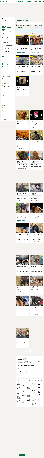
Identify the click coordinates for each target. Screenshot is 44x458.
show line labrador (23, 399)
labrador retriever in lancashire (18, 394)
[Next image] (27, 40)
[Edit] (13, 57)
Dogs (3, 22)
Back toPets (4, 20)
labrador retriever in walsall (18, 400)
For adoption (9, 26)
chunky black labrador (40, 389)
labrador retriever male (24, 390)
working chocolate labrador (28, 387)
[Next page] (33, 350)
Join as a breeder (28, 1)
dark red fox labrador (29, 405)
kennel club (34, 380)
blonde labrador (39, 387)
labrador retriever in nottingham (23, 381)
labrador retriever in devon (18, 384)
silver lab (28, 385)
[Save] (27, 46)
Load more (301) (10, 53)
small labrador (24, 395)
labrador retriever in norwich (18, 404)
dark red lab (40, 380)
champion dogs (28, 402)
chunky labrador (39, 394)
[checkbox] (2, 38)
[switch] (9, 32)
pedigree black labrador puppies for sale (34, 403)
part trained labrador (29, 400)
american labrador (28, 381)
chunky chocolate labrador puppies (33, 393)
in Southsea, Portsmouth (22, 20)
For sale (3, 26)
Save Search (20, 27)
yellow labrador (33, 388)
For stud (3, 28)
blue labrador (24, 391)
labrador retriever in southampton (18, 397)
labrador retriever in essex (18, 381)
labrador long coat (40, 396)
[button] (22, 40)
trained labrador (33, 396)
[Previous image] (17, 40)
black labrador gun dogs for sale (34, 399)
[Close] (42, 30)
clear (12, 33)
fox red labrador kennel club (39, 402)
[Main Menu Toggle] (1, 1)
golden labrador (23, 403)
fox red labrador (33, 384)
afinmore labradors (28, 393)
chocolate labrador (23, 393)
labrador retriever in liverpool (23, 384)
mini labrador (34, 390)
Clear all (12, 18)
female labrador (23, 387)
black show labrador (39, 392)
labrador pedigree (39, 399)
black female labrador (40, 382)
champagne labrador (39, 385)
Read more (40, 25)
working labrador (28, 383)
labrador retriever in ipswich (18, 391)
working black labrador (29, 390)
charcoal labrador (33, 386)
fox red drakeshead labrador (29, 395)
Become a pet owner (20, 1)
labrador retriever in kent (18, 388)
